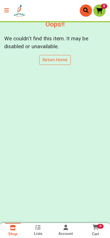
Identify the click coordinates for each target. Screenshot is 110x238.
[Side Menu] (6, 10)
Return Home (55, 59)
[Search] (86, 10)
